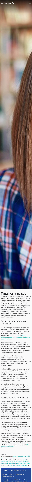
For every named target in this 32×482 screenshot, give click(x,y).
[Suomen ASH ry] (8, 2)
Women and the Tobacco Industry (17, 465)
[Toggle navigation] (29, 3)
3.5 (15, 335)
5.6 (17, 335)
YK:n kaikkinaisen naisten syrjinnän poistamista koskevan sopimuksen (16, 337)
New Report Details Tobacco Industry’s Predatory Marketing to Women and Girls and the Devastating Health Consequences (15, 461)
